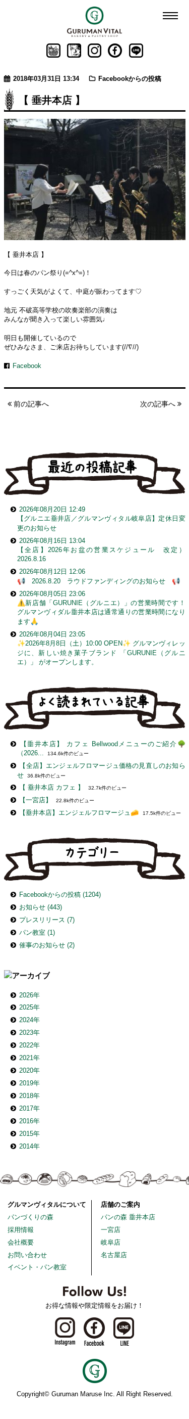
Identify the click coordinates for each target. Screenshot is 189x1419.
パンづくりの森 (30, 1217)
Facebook (27, 366)
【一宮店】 (35, 800)
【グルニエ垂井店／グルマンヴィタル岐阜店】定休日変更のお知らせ (101, 519)
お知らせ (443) (40, 907)
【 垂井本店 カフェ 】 (51, 787)
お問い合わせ (27, 1255)
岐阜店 (110, 1242)
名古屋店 (114, 1255)
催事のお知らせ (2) (47, 945)
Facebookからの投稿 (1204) (60, 894)
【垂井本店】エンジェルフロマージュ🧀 (79, 812)
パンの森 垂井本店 (128, 1217)
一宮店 (110, 1229)
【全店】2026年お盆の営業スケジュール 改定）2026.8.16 (101, 550)
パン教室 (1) (37, 932)
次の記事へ (158, 404)
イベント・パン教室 (37, 1267)
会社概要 (21, 1242)
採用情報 (21, 1229)
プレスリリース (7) (47, 920)
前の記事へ (30, 404)
